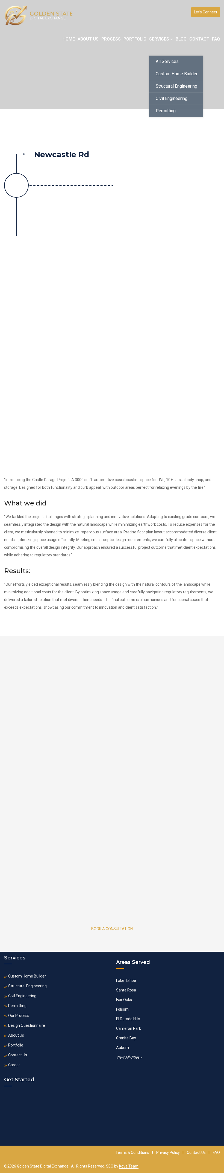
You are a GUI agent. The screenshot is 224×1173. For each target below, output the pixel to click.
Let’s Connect (205, 12)
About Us (88, 39)
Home (69, 39)
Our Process (18, 1015)
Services (159, 39)
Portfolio (134, 39)
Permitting (166, 110)
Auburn (122, 1047)
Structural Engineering (176, 86)
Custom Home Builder (177, 73)
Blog (181, 39)
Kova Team (128, 1166)
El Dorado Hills (128, 1019)
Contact (199, 39)
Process (111, 39)
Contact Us (17, 1055)
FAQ (216, 39)
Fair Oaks (124, 999)
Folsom (122, 1009)
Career (14, 1065)
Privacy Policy (168, 1152)
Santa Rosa (126, 990)
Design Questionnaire (26, 1025)
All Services (167, 61)
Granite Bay (126, 1038)
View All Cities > (129, 1057)
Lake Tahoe (126, 980)
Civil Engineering (171, 98)
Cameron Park (128, 1028)
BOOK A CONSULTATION (112, 929)
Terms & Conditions (132, 1152)
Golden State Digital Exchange (43, 1166)
